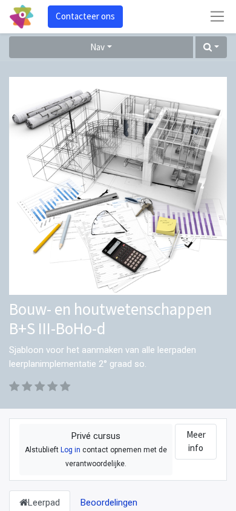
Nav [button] (97, 47)
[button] (211, 47)
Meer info (196, 441)
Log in (70, 450)
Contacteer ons (85, 16)
